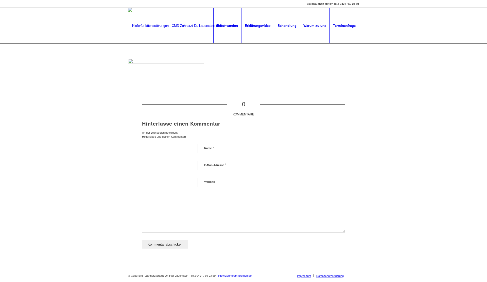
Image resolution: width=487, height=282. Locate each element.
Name (209, 147)
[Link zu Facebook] (355, 275)
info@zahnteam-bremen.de (235, 275)
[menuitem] (227, 25)
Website (209, 182)
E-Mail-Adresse (215, 164)
